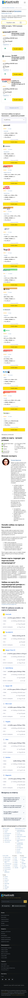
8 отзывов (10, 292)
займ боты (19, 852)
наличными (19, 834)
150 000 (15, 862)
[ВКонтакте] (2, 979)
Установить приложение (19, 905)
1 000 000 (16, 867)
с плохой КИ (7, 842)
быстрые (19, 846)
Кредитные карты (5, 941)
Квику (5, 377)
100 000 (15, 860)
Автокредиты (4, 935)
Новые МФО (4, 955)
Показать (4, 19)
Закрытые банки (5, 919)
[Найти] (25, 901)
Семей (5, 888)
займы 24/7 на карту (21, 836)
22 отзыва (10, 232)
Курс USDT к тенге (5, 966)
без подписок (20, 847)
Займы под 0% (4, 949)
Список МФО (5, 855)
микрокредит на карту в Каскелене (21, 830)
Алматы (6, 876)
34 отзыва (10, 211)
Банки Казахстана (5, 915)
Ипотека (3, 933)
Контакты (4, 973)
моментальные (7, 863)
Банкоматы (3, 917)
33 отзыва (10, 252)
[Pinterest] (12, 979)
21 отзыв (9, 128)
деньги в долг (7, 859)
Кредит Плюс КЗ (7, 172)
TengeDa (5, 255)
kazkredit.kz (4, 991)
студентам (6, 838)
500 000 (15, 866)
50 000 (15, 859)
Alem (5, 276)
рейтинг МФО (7, 857)
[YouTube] (5, 979)
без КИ (18, 851)
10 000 (15, 857)
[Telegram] (9, 979)
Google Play (6, 905)
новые (5, 831)
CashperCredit (7, 356)
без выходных (7, 869)
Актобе (6, 881)
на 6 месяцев (23, 862)
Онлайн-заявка (18, 49)
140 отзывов (10, 375)
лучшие (18, 849)
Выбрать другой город (7, 13)
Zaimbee (5, 294)
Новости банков (4, 921)
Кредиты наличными (6, 931)
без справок (7, 835)
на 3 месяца (23, 859)
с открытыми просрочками (20, 843)
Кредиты (3, 929)
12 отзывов (10, 273)
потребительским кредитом (9, 604)
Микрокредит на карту (6, 947)
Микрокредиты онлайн (20, 828)
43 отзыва (10, 170)
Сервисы (3, 961)
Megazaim (6, 315)
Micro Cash (6, 234)
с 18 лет (18, 838)
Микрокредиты (5, 945)
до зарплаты (7, 865)
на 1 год (23, 865)
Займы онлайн (6, 828)
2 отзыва (9, 333)
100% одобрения (6, 871)
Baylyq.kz (6, 336)
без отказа (6, 836)
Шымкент (6, 880)
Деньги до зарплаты (5, 953)
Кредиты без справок (6, 937)
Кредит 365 (6, 214)
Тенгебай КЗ (6, 151)
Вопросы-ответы (5, 925)
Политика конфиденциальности (18, 994)
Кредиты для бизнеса (6, 939)
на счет (18, 833)
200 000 (15, 864)
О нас (2, 976)
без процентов (7, 833)
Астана (5, 878)
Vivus (5, 419)
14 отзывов (10, 149)
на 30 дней (24, 857)
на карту (6, 830)
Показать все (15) (14, 108)
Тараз (5, 885)
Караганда (6, 883)
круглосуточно (7, 840)
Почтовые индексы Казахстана (8, 968)
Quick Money (6, 193)
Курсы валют (4, 964)
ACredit (5, 398)
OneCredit (6, 131)
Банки (2, 912)
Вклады (2, 923)
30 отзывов (10, 190)
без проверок (7, 867)
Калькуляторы (4, 969)
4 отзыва (9, 312)
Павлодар (6, 887)
